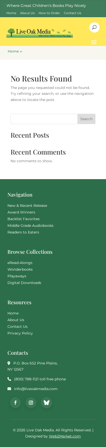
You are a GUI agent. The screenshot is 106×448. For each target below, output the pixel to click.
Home (13, 51)
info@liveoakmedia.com (36, 388)
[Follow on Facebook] (15, 402)
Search (86, 119)
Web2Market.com (65, 436)
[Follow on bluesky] (46, 402)
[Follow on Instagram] (30, 402)
